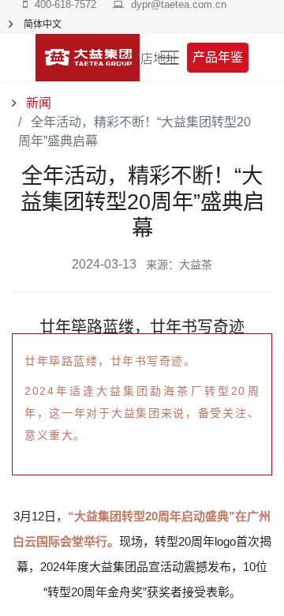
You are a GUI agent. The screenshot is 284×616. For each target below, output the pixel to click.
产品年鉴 (217, 57)
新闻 (37, 103)
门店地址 (153, 57)
